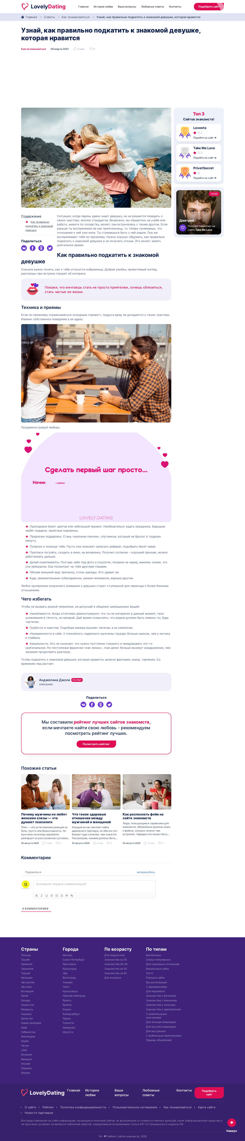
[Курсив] (41, 895)
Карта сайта (206, 1107)
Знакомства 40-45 (116, 964)
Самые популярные (158, 959)
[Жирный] (36, 895)
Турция (25, 973)
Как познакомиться (76, 17)
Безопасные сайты (157, 968)
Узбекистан (28, 1031)
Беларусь (27, 1009)
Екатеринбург (71, 1013)
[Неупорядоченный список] (61, 895)
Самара (68, 982)
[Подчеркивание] (46, 895)
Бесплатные (153, 954)
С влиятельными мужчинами (156, 1015)
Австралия (27, 982)
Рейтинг (48, 1107)
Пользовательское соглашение (135, 1107)
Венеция (26, 1059)
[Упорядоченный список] (56, 895)
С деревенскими (156, 986)
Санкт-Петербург (73, 959)
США (24, 1050)
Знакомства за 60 (115, 973)
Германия (27, 968)
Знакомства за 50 (115, 968)
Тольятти (68, 1022)
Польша (26, 954)
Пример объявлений (158, 1040)
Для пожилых (112, 977)
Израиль (26, 1068)
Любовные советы (152, 6)
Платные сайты (155, 977)
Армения (26, 964)
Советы (49, 17)
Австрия (26, 986)
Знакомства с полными (160, 1004)
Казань (67, 1009)
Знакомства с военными (161, 1000)
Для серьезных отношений (162, 964)
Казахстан (27, 1004)
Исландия (27, 991)
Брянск (67, 1004)
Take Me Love (204, 148)
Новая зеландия (31, 1022)
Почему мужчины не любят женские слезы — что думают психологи (44, 818)
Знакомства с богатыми (161, 995)
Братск (67, 1000)
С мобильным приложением (163, 1035)
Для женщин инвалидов (161, 1021)
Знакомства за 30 (115, 959)
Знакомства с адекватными (163, 1009)
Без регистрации (156, 982)
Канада (25, 1000)
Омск (66, 986)
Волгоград (69, 977)
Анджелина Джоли (60, 680)
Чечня (25, 1045)
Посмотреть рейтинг (96, 744)
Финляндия (28, 1036)
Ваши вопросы (127, 6)
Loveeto (199, 128)
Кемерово (69, 1027)
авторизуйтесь (145, 872)
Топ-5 (149, 973)
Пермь (67, 1018)
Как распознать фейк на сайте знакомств (143, 816)
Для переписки (155, 991)
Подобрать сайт (208, 6)
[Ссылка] (71, 895)
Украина (26, 1013)
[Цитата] (66, 895)
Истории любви (103, 6)
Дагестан (27, 1018)
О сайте (30, 1107)
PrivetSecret (203, 168)
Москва (67, 954)
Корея (25, 1040)
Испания (26, 1054)
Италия (25, 1063)
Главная (83, 6)
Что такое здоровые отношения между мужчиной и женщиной (91, 818)
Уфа (65, 973)
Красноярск (70, 991)
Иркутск (68, 1031)
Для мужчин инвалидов (161, 1026)
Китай (24, 995)
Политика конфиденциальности (83, 1107)
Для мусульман (156, 1030)
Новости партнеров (39, 1113)
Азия (24, 1027)
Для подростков (114, 954)
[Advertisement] (122, 81)
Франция (26, 977)
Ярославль (69, 964)
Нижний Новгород (74, 995)
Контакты (175, 6)
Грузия (25, 959)
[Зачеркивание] (51, 895)
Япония (25, 1072)
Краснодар (70, 968)
